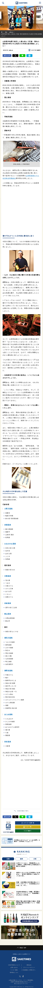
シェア (8, 55)
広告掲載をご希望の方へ (29, 970)
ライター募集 (14, 970)
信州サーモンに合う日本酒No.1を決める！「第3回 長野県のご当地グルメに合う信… (28, 874)
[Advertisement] (21, 211)
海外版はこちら (14, 972)
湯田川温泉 (8, 638)
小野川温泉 (8, 508)
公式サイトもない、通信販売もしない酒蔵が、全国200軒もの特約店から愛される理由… (28, 864)
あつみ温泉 (8, 714)
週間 (21, 859)
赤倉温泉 (7, 603)
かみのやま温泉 (10, 543)
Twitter (20, 976)
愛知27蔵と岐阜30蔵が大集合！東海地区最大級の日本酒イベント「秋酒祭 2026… (28, 902)
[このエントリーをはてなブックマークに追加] (29, 55)
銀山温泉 (7, 614)
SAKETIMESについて (14, 965)
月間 (34, 859)
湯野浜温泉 (8, 670)
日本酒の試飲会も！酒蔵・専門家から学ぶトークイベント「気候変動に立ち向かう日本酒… (28, 893)
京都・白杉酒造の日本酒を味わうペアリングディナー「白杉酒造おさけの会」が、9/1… (28, 883)
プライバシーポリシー (29, 967)
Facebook (23, 976)
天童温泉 (7, 576)
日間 (8, 859)
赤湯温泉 (7, 525)
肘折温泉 (7, 741)
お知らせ (11, 50)
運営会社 (29, 965)
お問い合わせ (14, 967)
